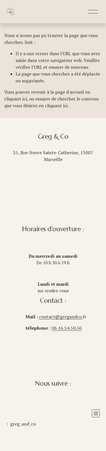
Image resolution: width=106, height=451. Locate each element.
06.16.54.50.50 (67, 328)
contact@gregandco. (61, 316)
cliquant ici (15, 99)
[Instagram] (96, 413)
